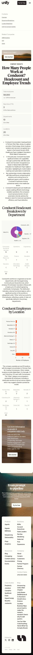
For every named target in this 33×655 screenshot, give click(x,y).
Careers (20, 556)
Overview (4, 17)
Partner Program (22, 564)
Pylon (6, 595)
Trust (18, 649)
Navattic (7, 601)
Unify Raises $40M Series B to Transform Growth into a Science (22, 596)
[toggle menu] (30, 3)
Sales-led (20, 539)
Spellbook (8, 593)
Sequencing (9, 535)
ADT (3, 40)
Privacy (10, 649)
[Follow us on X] (6, 640)
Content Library (10, 558)
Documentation (10, 561)
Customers (21, 558)
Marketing (20, 537)
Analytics (8, 544)
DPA (14, 649)
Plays (6, 541)
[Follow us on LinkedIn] (13, 640)
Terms (6, 649)
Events (7, 564)
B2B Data (8, 531)
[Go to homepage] (5, 3)
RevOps (19, 534)
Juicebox (8, 588)
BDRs (19, 524)
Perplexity (8, 585)
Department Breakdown (8, 20)
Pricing (19, 561)
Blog (6, 553)
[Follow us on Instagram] (9, 640)
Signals (7, 528)
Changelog (8, 556)
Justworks (8, 603)
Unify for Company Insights (8, 26)
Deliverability (9, 537)
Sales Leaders (21, 531)
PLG (18, 542)
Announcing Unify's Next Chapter (21, 588)
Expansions (21, 544)
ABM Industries (6, 37)
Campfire (8, 590)
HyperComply (9, 598)
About (19, 553)
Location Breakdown (7, 23)
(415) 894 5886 (22, 575)
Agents (7, 524)
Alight (3, 43)
